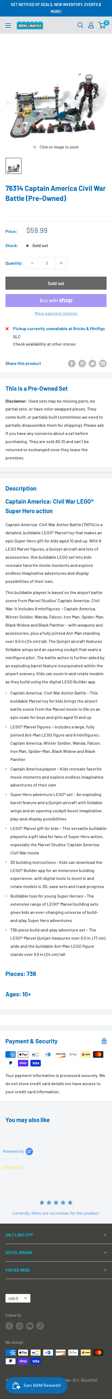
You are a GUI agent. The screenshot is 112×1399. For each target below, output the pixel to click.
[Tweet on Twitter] (92, 363)
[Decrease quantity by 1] (32, 263)
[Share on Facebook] (72, 363)
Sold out (56, 283)
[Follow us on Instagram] (19, 1326)
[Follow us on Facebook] (9, 1326)
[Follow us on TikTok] (40, 1326)
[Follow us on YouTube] (30, 1326)
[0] (102, 25)
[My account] (91, 25)
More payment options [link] (56, 313)
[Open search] (80, 25)
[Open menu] (8, 25)
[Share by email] (103, 363)
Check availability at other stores (44, 343)
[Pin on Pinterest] (82, 363)
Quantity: (14, 263)
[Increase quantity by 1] (61, 263)
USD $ (13, 1298)
